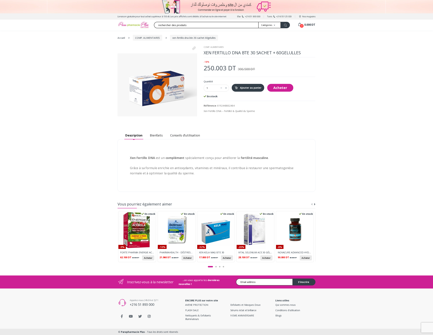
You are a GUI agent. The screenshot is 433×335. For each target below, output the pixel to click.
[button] (269, 25)
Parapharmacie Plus (133, 331)
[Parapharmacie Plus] (127, 25)
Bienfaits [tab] (156, 135)
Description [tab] (133, 135)
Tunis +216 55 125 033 (279, 16)
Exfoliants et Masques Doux (245, 304)
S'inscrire (303, 282)
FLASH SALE (192, 310)
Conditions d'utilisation (287, 310)
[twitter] (140, 316)
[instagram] (149, 316)
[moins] (221, 88)
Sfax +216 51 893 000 (248, 16)
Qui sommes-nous (285, 304)
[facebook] (122, 316)
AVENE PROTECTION (196, 304)
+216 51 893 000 (142, 304)
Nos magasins (308, 16)
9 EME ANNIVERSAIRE (242, 315)
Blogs (278, 315)
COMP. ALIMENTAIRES (214, 47)
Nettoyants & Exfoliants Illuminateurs (198, 317)
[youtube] (131, 316)
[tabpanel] (138, 238)
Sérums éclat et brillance (243, 310)
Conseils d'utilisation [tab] (185, 135)
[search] (285, 25)
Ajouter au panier (250, 87)
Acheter (280, 87)
